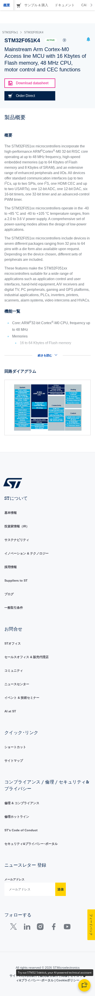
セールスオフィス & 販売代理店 (26, 657)
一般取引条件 (13, 607)
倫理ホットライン (16, 816)
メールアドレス (14, 879)
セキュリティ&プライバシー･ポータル (31, 843)
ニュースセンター (16, 684)
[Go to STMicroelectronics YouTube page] (67, 928)
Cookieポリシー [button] (67, 980)
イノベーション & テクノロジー (26, 553)
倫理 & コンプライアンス (21, 803)
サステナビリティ (16, 540)
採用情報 (10, 567)
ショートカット (15, 747)
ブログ (9, 594)
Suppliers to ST (16, 580)
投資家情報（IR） (16, 526)
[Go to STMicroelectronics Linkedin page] (27, 928)
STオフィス (12, 643)
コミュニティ (13, 670)
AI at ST (10, 711)
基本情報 (10, 512)
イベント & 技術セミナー (21, 697)
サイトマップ (13, 760)
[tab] (6, 5)
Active (51, 40)
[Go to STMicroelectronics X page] (14, 928)
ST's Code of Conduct (21, 830)
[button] (88, 40)
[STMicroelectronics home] (14, 483)
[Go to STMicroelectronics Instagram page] (40, 928)
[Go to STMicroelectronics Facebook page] (54, 928)
